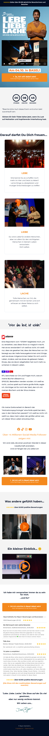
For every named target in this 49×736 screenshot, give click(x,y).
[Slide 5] (27, 470)
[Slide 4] (25, 470)
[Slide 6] (29, 470)
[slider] (9, 56)
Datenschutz (29, 728)
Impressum (19, 728)
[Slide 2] (21, 470)
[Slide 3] (23, 470)
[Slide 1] (19, 470)
